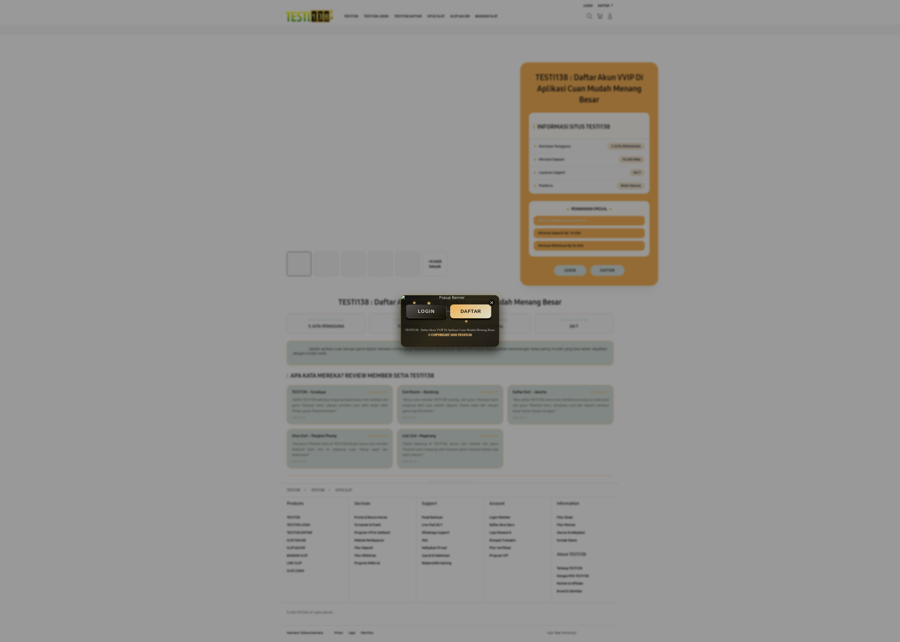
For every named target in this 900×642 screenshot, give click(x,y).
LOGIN (426, 311)
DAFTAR (471, 311)
